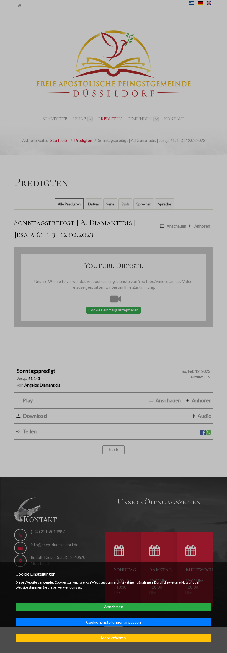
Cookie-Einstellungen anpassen (113, 622)
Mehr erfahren (113, 637)
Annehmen (113, 606)
